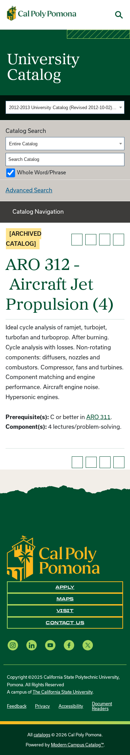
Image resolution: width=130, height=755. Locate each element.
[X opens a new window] (88, 645)
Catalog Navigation (38, 211)
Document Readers (102, 706)
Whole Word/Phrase (41, 172)
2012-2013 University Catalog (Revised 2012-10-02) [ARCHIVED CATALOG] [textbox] (63, 107)
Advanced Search (29, 190)
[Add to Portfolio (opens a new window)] (77, 239)
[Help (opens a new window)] (118, 239)
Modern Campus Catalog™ (77, 744)
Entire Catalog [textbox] (23, 143)
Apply (65, 587)
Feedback (16, 706)
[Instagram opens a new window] (13, 645)
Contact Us (65, 622)
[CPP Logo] (53, 557)
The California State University (63, 691)
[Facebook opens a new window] (69, 645)
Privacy (42, 706)
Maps (65, 599)
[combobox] (65, 107)
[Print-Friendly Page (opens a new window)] (104, 239)
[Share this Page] (90, 239)
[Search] (119, 159)
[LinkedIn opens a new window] (31, 645)
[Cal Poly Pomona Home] (41, 13)
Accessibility (71, 706)
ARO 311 (98, 417)
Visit (65, 610)
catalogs (42, 734)
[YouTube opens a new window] (50, 645)
